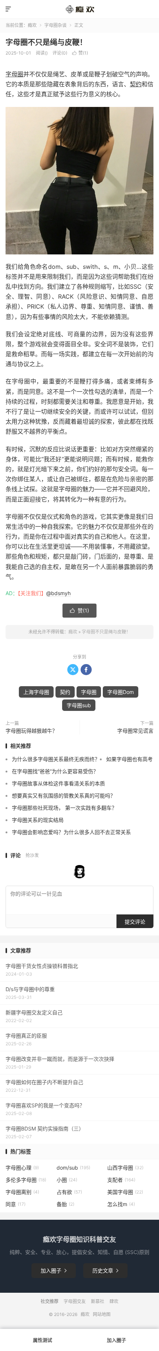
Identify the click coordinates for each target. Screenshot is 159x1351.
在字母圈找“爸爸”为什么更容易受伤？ (55, 771)
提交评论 (135, 921)
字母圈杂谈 (55, 25)
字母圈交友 (75, 1301)
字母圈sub (79, 705)
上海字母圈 (36, 692)
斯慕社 (97, 1301)
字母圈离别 (22, 1192)
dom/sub (73, 1167)
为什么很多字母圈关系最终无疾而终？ (56, 759)
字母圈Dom (120, 692)
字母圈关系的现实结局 (38, 820)
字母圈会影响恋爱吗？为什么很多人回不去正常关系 (71, 832)
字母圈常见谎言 (135, 730)
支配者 (121, 1180)
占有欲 (69, 1192)
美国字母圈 (125, 1192)
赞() (80, 53)
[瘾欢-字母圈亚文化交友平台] (79, 9)
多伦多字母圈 (26, 1180)
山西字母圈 (125, 1167)
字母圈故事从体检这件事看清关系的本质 (58, 783)
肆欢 (113, 1301)
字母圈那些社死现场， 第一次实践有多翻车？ (64, 808)
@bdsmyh (58, 593)
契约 (136, 84)
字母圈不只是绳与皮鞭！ (46, 42)
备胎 (65, 1204)
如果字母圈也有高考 (129, 759)
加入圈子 (54, 1270)
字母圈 (14, 74)
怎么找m (121, 1204)
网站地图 (102, 1314)
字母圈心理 (22, 1167)
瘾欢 (32, 25)
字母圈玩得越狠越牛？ (31, 730)
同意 (16, 1204)
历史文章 (105, 1270)
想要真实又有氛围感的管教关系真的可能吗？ (63, 795)
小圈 (67, 1180)
